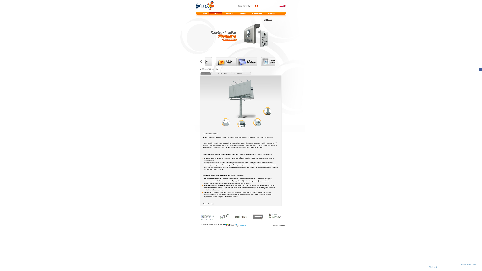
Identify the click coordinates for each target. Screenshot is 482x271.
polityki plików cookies (469, 264)
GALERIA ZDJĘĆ (221, 74)
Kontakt (271, 13)
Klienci (243, 13)
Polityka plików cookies (279, 225)
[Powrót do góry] (213, 204)
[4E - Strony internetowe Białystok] (241, 226)
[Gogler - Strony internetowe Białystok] (230, 226)
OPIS (206, 74)
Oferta (215, 13)
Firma (204, 13)
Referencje (257, 13)
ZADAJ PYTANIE (241, 74)
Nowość (229, 13)
